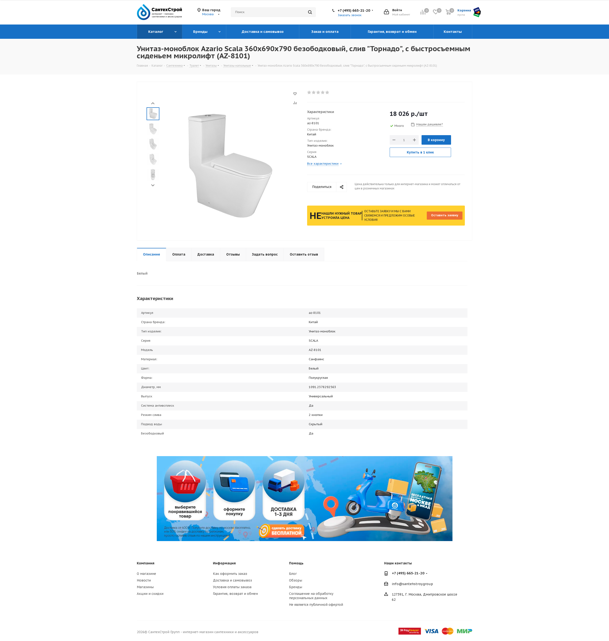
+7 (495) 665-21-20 (354, 10)
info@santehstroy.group (412, 584)
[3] (318, 92)
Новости (144, 580)
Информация (224, 563)
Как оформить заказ (230, 574)
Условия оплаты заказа (232, 587)
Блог (293, 574)
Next (153, 185)
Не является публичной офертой (316, 604)
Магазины (145, 587)
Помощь (296, 563)
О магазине (146, 574)
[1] (309, 92)
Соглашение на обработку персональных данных (311, 596)
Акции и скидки (150, 594)
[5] (327, 92)
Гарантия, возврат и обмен (235, 594)
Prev (153, 103)
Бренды (295, 587)
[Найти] (310, 12)
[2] (314, 92)
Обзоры (295, 580)
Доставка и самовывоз (232, 580)
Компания (145, 563)
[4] (323, 92)
